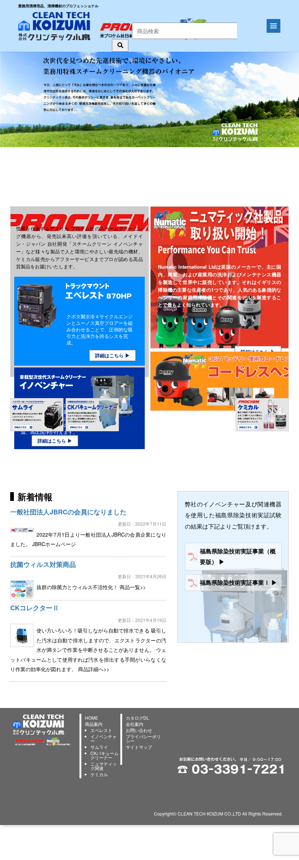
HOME (91, 718)
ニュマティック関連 (103, 765)
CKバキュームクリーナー (104, 755)
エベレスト (101, 730)
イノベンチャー (103, 738)
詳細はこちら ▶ (112, 355)
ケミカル (99, 774)
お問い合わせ (139, 730)
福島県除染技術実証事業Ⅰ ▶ (238, 582)
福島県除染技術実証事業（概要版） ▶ (238, 556)
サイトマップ (139, 747)
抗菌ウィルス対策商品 (43, 564)
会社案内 (134, 724)
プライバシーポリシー (143, 738)
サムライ (99, 747)
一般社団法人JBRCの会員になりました (68, 512)
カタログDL (137, 718)
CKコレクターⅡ (34, 607)
